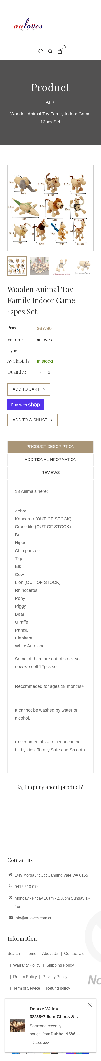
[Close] (89, 1004)
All (48, 102)
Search (13, 953)
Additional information (50, 460)
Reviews (50, 473)
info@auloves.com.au (33, 918)
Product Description (50, 447)
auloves (44, 339)
